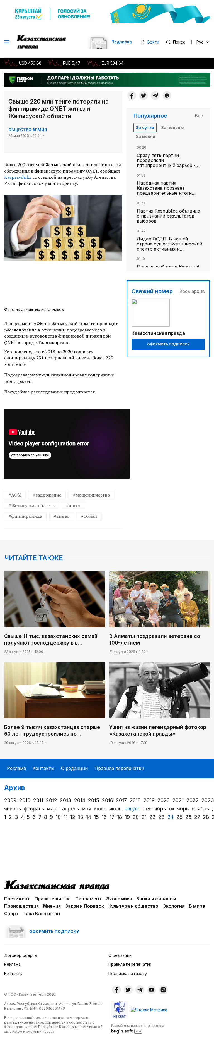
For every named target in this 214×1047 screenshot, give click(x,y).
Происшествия (21, 906)
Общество (19, 129)
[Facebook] (131, 95)
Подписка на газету (127, 973)
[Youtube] (151, 989)
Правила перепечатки (119, 768)
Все (199, 115)
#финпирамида (25, 516)
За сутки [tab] (145, 127)
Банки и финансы (156, 898)
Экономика (119, 898)
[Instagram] (163, 989)
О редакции (74, 768)
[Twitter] (143, 95)
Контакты (43, 768)
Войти (153, 42)
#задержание (47, 495)
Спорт (11, 913)
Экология (173, 906)
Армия (40, 129)
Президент (17, 898)
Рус (199, 42)
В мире (197, 906)
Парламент (88, 898)
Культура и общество (133, 906)
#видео (61, 516)
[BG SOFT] (137, 1029)
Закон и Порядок (84, 906)
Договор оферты (21, 955)
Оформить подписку (168, 344)
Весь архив (192, 291)
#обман (89, 516)
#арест (73, 505)
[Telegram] (155, 95)
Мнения (52, 906)
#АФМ (15, 495)
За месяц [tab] (145, 136)
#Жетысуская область (32, 505)
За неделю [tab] (172, 127)
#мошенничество (91, 495)
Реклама (16, 768)
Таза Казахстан (41, 913)
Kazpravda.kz (17, 177)
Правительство (53, 898)
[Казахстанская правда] (42, 42)
